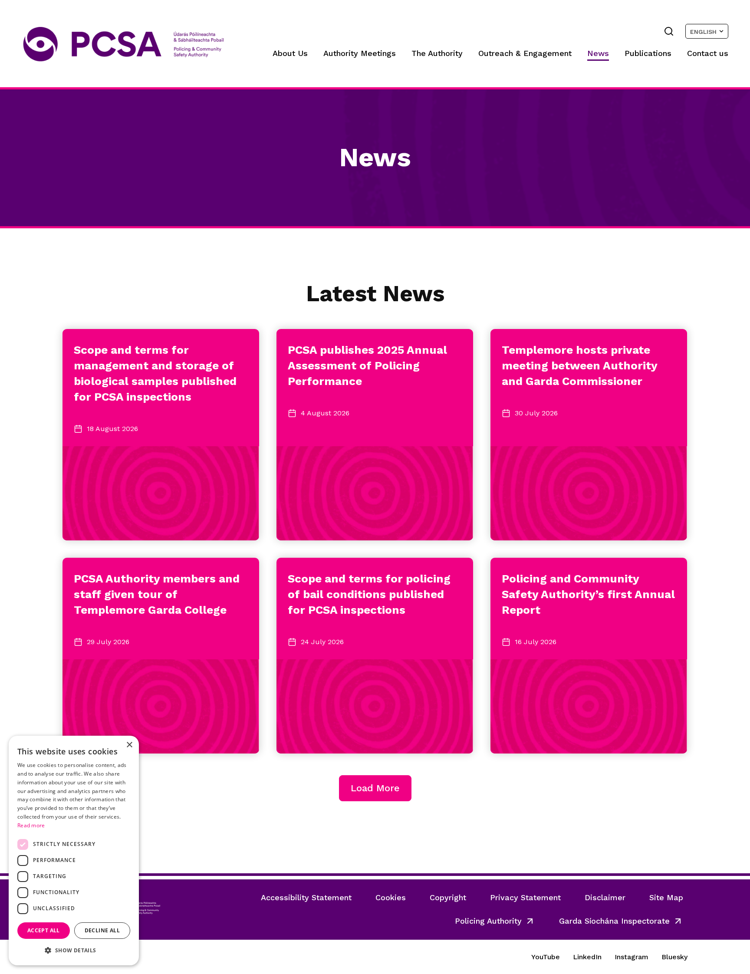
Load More (375, 788)
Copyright (448, 897)
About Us (290, 53)
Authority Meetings (359, 53)
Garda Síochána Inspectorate (614, 920)
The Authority (437, 53)
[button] (73, 950)
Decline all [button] (102, 930)
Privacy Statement (525, 897)
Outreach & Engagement (525, 53)
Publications (648, 53)
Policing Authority (488, 920)
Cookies (390, 897)
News (598, 53)
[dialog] (74, 850)
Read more (31, 825)
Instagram (631, 957)
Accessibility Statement (306, 897)
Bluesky (674, 957)
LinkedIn (587, 957)
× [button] (129, 745)
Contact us (707, 53)
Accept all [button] (43, 930)
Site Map (666, 897)
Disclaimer (605, 897)
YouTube (545, 957)
